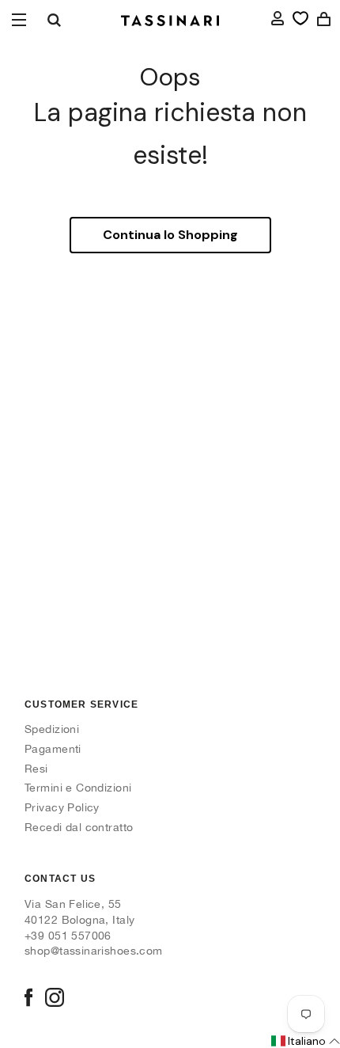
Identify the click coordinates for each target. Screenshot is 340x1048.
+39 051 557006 (68, 935)
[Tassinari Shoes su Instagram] (54, 999)
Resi (36, 768)
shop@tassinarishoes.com (94, 950)
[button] (304, 1041)
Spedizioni (52, 729)
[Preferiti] (300, 18)
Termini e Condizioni (78, 787)
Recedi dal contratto (79, 827)
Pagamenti (53, 748)
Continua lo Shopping (170, 234)
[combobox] (54, 19)
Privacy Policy (62, 807)
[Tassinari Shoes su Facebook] (28, 999)
